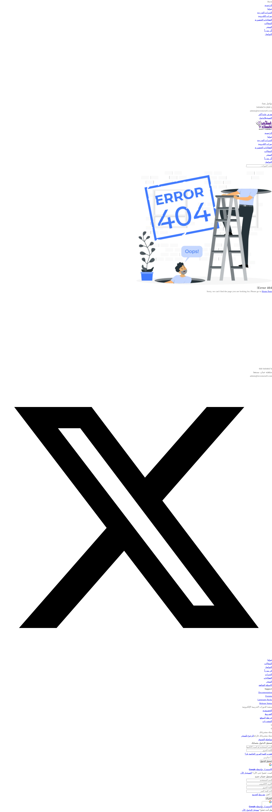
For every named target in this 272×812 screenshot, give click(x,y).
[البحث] (245, 166)
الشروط (268, 714)
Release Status (265, 703)
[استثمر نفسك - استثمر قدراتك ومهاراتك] (263, 129)
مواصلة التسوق (265, 739)
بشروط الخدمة (258, 794)
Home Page (267, 291)
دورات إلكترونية (265, 16)
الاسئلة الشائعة (265, 685)
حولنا (269, 9)
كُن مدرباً (268, 30)
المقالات (268, 23)
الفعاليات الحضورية (263, 20)
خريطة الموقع (266, 718)
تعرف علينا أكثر (265, 114)
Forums (268, 696)
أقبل (261, 794)
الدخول (262, 118)
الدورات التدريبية (264, 12)
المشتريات (267, 721)
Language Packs (265, 700)
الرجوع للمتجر (247, 736)
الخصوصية (267, 710)
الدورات (268, 674)
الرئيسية (268, 5)
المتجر (269, 27)
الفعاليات (268, 678)
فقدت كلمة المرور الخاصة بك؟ (258, 754)
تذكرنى (266, 757)
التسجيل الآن (246, 773)
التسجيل (268, 118)
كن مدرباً (268, 671)
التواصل (268, 34)
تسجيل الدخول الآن (250, 810)
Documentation (265, 692)
